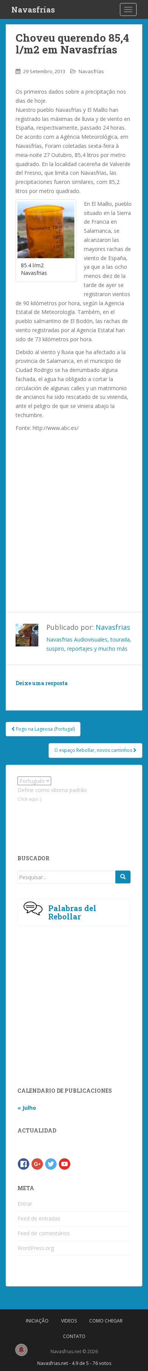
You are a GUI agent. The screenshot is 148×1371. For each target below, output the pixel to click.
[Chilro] (51, 1163)
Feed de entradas (38, 1218)
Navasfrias (113, 627)
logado (60, 694)
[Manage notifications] (21, 1350)
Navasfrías (33, 9)
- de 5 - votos (74, 1363)
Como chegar (106, 1321)
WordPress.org (35, 1248)
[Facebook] (23, 1163)
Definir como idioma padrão (52, 790)
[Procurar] (123, 877)
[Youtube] (64, 1163)
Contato (74, 1336)
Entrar (24, 1203)
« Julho (26, 1107)
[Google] (37, 1163)
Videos (69, 1321)
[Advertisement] (74, 513)
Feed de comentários (43, 1233)
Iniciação (37, 1321)
